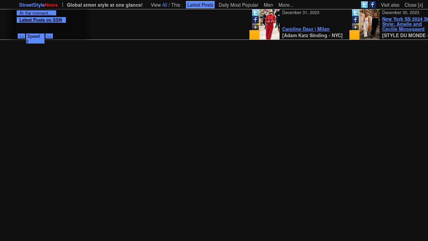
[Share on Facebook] (252, 21)
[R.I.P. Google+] (252, 28)
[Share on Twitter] (252, 14)
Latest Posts (200, 4)
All (164, 4)
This (175, 4)
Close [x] (414, 4)
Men (268, 4)
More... (286, 4)
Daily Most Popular (238, 4)
